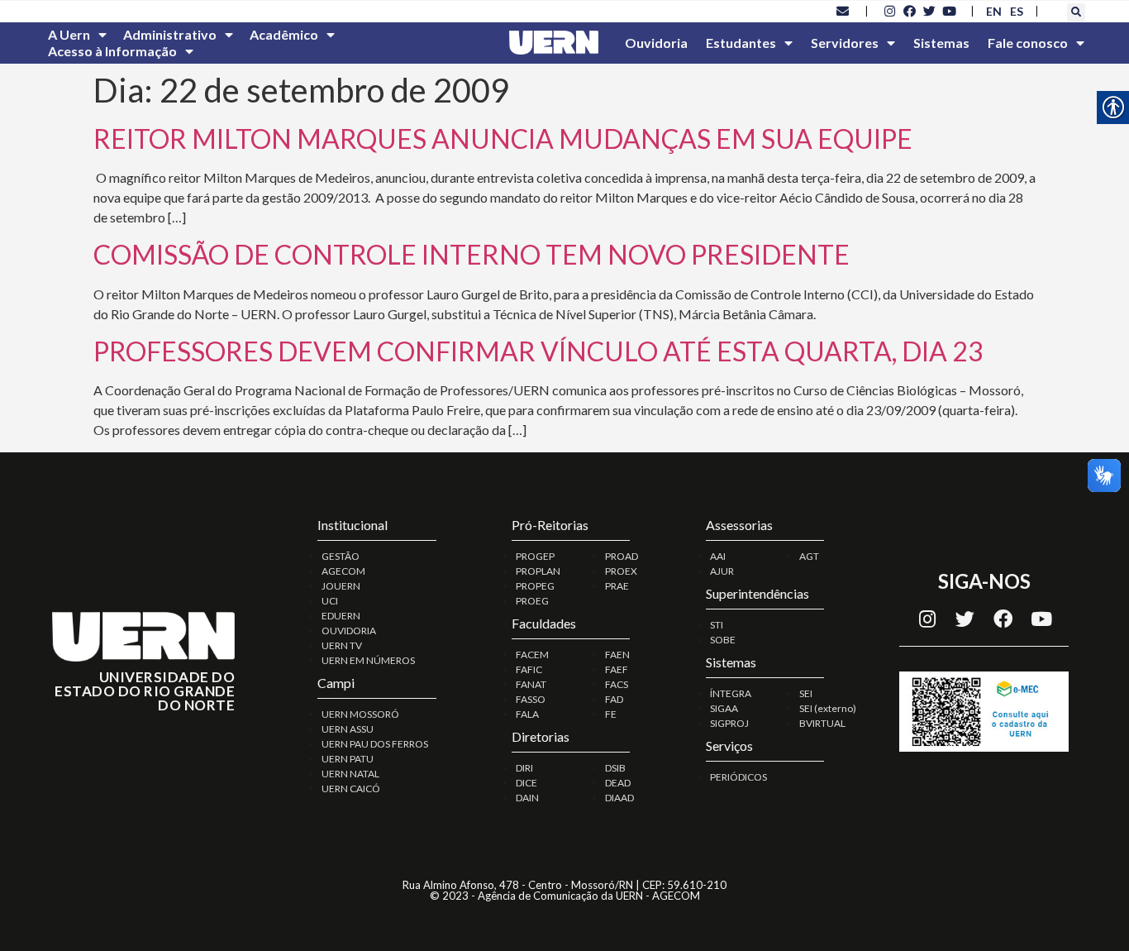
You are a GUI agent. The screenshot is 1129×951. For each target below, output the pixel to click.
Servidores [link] (845, 42)
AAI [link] (718, 556)
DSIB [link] (615, 768)
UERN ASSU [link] (348, 729)
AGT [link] (809, 556)
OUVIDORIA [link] (349, 630)
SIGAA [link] (724, 708)
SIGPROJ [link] (729, 723)
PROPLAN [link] (538, 571)
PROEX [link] (621, 571)
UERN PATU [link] (348, 759)
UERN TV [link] (342, 645)
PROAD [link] (621, 556)
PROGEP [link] (535, 556)
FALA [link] (527, 714)
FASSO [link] (530, 699)
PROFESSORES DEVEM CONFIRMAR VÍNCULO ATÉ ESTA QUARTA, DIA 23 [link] (538, 351)
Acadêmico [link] (284, 34)
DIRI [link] (524, 768)
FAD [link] (614, 699)
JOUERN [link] (341, 586)
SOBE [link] (723, 639)
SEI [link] (805, 693)
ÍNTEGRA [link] (730, 693)
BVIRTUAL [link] (822, 723)
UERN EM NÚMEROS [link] (368, 660)
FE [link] (611, 714)
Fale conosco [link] (1028, 42)
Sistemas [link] (941, 42)
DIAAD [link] (619, 797)
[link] (843, 11)
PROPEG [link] (535, 586)
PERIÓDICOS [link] (738, 777)
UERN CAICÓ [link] (351, 788)
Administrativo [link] (170, 34)
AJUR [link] (722, 571)
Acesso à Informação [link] (112, 51)
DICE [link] (526, 783)
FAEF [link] (616, 669)
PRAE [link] (617, 586)
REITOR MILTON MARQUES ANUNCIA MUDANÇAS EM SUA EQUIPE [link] (502, 138)
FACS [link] (616, 684)
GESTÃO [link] (341, 556)
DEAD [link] (618, 783)
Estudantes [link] (741, 42)
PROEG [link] (532, 601)
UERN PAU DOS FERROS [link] (375, 744)
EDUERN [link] (341, 615)
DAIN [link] (527, 797)
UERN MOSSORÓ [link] (360, 714)
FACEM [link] (532, 654)
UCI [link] (330, 601)
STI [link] (716, 625)
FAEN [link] (617, 654)
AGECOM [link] (343, 571)
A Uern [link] (69, 34)
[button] (1076, 12)
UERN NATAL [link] (350, 773)
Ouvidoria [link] (656, 42)
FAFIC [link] (529, 669)
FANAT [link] (531, 684)
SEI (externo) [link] (827, 708)
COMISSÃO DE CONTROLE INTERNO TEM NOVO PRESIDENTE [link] (471, 254)
